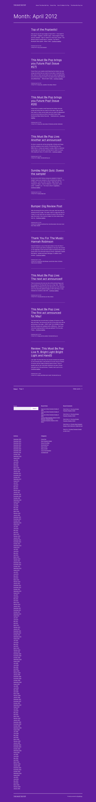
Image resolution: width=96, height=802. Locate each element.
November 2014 (17, 541)
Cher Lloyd (59, 224)
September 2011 (17, 613)
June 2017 (16, 484)
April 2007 (16, 714)
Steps (35, 225)
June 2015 (16, 528)
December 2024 (17, 441)
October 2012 (17, 589)
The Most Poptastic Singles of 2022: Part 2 (49, 421)
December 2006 (17, 722)
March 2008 (16, 693)
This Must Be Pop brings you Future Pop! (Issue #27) (46, 63)
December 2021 (17, 446)
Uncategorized (44, 452)
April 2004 (16, 782)
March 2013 (16, 579)
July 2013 (16, 572)
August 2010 (16, 638)
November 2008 (17, 678)
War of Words (50, 296)
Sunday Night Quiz (42, 193)
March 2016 (16, 511)
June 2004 (16, 779)
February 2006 (17, 741)
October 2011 (17, 612)
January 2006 (17, 743)
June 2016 (16, 505)
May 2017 (16, 486)
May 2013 (16, 576)
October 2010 (17, 634)
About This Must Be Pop (42, 5)
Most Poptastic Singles (46, 441)
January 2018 (17, 471)
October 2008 (17, 680)
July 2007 (16, 708)
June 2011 (16, 619)
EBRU (39, 157)
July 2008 (16, 686)
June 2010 (16, 642)
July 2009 (16, 663)
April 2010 (16, 646)
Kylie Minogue (45, 261)
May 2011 (16, 621)
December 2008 (17, 676)
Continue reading (56, 41)
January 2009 (17, 674)
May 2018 (16, 463)
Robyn (56, 261)
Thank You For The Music (36, 262)
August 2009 (17, 661)
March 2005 (16, 762)
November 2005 (17, 746)
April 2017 (16, 488)
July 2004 (16, 777)
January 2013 (17, 583)
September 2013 (17, 568)
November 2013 (17, 564)
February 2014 (17, 558)
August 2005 (17, 752)
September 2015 (17, 522)
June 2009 (16, 665)
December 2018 (17, 452)
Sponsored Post (45, 445)
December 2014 (17, 539)
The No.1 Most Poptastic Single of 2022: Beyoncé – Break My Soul (50, 418)
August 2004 (17, 775)
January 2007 (17, 720)
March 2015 (16, 534)
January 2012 (17, 606)
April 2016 (16, 509)
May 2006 (16, 735)
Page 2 (21, 389)
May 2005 (16, 758)
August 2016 (16, 501)
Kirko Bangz (49, 84)
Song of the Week (45, 443)
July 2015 (16, 526)
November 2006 (17, 724)
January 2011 (17, 629)
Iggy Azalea (45, 123)
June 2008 (16, 688)
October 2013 (17, 566)
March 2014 (16, 557)
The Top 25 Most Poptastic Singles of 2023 (50, 415)
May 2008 (16, 689)
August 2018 (16, 458)
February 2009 (17, 672)
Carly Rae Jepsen (52, 224)
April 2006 (16, 737)
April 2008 (16, 691)
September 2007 (17, 705)
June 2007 (16, 710)
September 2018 (17, 456)
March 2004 (16, 784)
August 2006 (17, 729)
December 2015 (17, 517)
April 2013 (16, 577)
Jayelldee (45, 84)
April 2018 (16, 465)
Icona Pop (40, 261)
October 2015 (17, 520)
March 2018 (16, 467)
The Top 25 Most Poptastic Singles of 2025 (50, 409)
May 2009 (16, 667)
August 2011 (16, 615)
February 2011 (17, 627)
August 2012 (16, 593)
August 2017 (16, 481)
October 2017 (17, 477)
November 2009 (17, 655)
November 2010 (17, 632)
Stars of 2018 (44, 448)
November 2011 (17, 610)
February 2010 (17, 650)
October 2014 (17, 543)
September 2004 (18, 773)
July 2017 (16, 482)
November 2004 (17, 769)
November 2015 (17, 519)
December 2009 (17, 653)
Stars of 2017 (44, 446)
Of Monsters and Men (52, 123)
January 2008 (17, 697)
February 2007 (17, 718)
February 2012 (17, 604)
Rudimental (60, 123)
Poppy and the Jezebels (43, 335)
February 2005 (17, 763)
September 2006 (17, 727)
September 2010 (17, 636)
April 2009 (16, 669)
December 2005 (17, 744)
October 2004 (17, 771)
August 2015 (16, 524)
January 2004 (17, 788)
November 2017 (17, 475)
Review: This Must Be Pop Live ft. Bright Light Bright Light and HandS (47, 352)
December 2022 (17, 445)
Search (15, 406)
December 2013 (17, 562)
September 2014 (17, 545)
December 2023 (17, 443)
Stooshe (38, 225)
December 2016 (17, 494)
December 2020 (17, 448)
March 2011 (16, 625)
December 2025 (17, 439)
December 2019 (17, 450)
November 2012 (17, 587)
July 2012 (16, 594)
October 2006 (17, 725)
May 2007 (16, 712)
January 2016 (17, 515)
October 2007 (17, 703)
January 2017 (17, 492)
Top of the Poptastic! (44, 29)
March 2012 (16, 602)
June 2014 (16, 551)
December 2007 (17, 699)
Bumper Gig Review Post (46, 206)
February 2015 (17, 536)
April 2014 (16, 555)
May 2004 (16, 781)
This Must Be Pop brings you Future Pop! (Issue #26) (46, 101)
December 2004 (17, 767)
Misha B (54, 84)
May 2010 (16, 644)
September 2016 (17, 500)
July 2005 (16, 754)
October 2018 (17, 454)
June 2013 (16, 574)
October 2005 (17, 748)
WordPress (79, 796)
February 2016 (17, 513)
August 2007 (17, 706)
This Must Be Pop (20, 5)
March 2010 (16, 648)
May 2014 (16, 553)
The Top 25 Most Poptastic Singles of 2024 (50, 412)
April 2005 (16, 760)
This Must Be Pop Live (76, 5)
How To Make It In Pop (63, 5)
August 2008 (17, 684)
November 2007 (17, 701)
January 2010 (17, 651)
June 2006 (16, 733)
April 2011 (16, 623)
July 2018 (16, 460)
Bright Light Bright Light (43, 375)
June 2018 (16, 462)
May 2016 (16, 507)
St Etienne (60, 261)
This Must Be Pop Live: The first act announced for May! (46, 313)
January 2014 (17, 560)
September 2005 (17, 750)
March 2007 (16, 716)
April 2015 (16, 532)
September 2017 (17, 479)
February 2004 (17, 786)
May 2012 (16, 598)
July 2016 (16, 503)
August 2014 (16, 547)
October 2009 (17, 657)
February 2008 (17, 695)
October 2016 (17, 498)
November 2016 (17, 496)
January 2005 (17, 765)
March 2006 (16, 739)
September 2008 (17, 682)
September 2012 (17, 591)
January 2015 (17, 538)
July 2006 (16, 731)
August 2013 (16, 570)
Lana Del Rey (51, 261)
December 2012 (17, 585)
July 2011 (16, 617)
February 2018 (17, 469)
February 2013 (17, 581)
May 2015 (16, 530)
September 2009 (17, 659)
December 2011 (17, 608)
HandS (49, 375)
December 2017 (17, 473)
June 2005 (16, 756)
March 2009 (16, 670)
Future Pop (53, 5)
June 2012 (16, 596)
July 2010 (16, 640)
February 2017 (17, 490)
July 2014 (16, 549)
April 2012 (16, 600)
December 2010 (17, 631)
